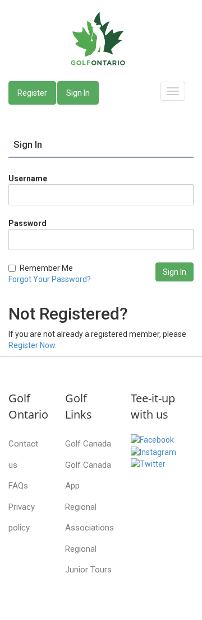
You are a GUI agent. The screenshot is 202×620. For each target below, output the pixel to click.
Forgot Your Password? (49, 279)
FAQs (18, 486)
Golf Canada (88, 444)
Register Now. (32, 345)
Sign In (78, 92)
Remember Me (46, 268)
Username (27, 178)
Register (32, 92)
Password (27, 223)
